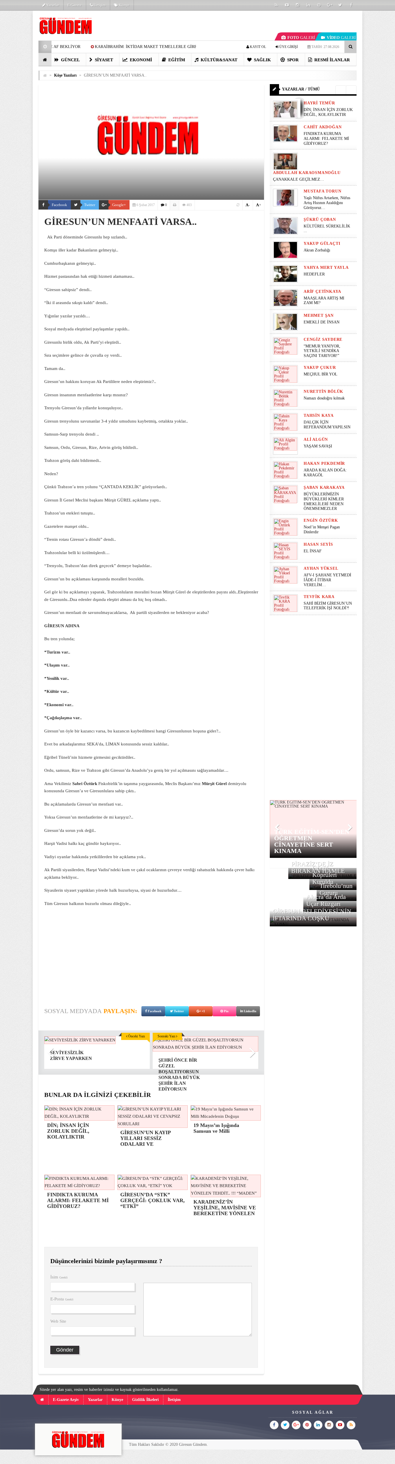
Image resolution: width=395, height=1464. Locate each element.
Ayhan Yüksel (321, 568)
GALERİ (301, 38)
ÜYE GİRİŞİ (288, 47)
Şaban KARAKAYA (324, 487)
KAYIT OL (257, 47)
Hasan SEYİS (318, 544)
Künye (123, 5)
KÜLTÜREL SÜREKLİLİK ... (327, 228)
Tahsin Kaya (319, 415)
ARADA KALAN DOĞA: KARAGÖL (325, 472)
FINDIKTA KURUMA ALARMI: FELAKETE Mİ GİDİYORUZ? (326, 139)
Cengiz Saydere (323, 339)
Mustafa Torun (322, 191)
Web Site (58, 1321)
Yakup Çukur (320, 367)
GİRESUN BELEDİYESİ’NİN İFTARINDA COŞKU (312, 915)
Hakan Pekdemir (324, 463)
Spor (292, 60)
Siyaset (103, 60)
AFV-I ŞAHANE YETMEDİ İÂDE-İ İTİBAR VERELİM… (327, 580)
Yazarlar (52, 5)
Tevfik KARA (319, 597)
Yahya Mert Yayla (326, 267)
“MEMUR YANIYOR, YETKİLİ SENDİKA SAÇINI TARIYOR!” (322, 351)
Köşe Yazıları (65, 75)
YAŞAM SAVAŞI (318, 446)
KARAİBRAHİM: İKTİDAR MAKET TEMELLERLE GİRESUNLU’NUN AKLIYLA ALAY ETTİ (107, 47)
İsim (59, 1277)
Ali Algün (316, 439)
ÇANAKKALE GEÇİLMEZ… (299, 179)
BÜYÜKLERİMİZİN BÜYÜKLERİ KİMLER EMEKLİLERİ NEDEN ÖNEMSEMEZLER (324, 501)
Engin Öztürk (321, 520)
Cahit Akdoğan (323, 127)
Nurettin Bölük (323, 391)
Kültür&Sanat (218, 60)
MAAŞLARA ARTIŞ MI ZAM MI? (324, 300)
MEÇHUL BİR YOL (321, 374)
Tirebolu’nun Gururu (336, 889)
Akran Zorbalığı (317, 250)
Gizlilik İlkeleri (145, 1400)
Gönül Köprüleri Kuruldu (324, 874)
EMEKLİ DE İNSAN (321, 322)
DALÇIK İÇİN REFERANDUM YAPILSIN (327, 424)
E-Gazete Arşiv (66, 1400)
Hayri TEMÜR (319, 103)
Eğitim (176, 60)
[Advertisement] (151, 953)
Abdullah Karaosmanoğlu (307, 173)
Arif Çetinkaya (322, 291)
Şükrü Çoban (320, 219)
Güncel (70, 60)
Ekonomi (140, 60)
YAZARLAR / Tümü (301, 89)
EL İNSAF (313, 551)
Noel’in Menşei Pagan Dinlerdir (322, 529)
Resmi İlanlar (331, 60)
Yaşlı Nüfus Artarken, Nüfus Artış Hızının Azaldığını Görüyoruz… (327, 203)
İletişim (99, 5)
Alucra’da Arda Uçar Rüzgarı (326, 900)
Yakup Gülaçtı (322, 243)
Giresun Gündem (193, 1444)
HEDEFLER (314, 274)
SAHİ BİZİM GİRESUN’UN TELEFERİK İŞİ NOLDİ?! (328, 605)
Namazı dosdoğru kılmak (324, 398)
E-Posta (61, 1299)
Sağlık (262, 60)
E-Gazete (74, 5)
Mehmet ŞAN (319, 315)
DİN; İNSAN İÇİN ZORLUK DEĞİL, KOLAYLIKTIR (328, 112)
